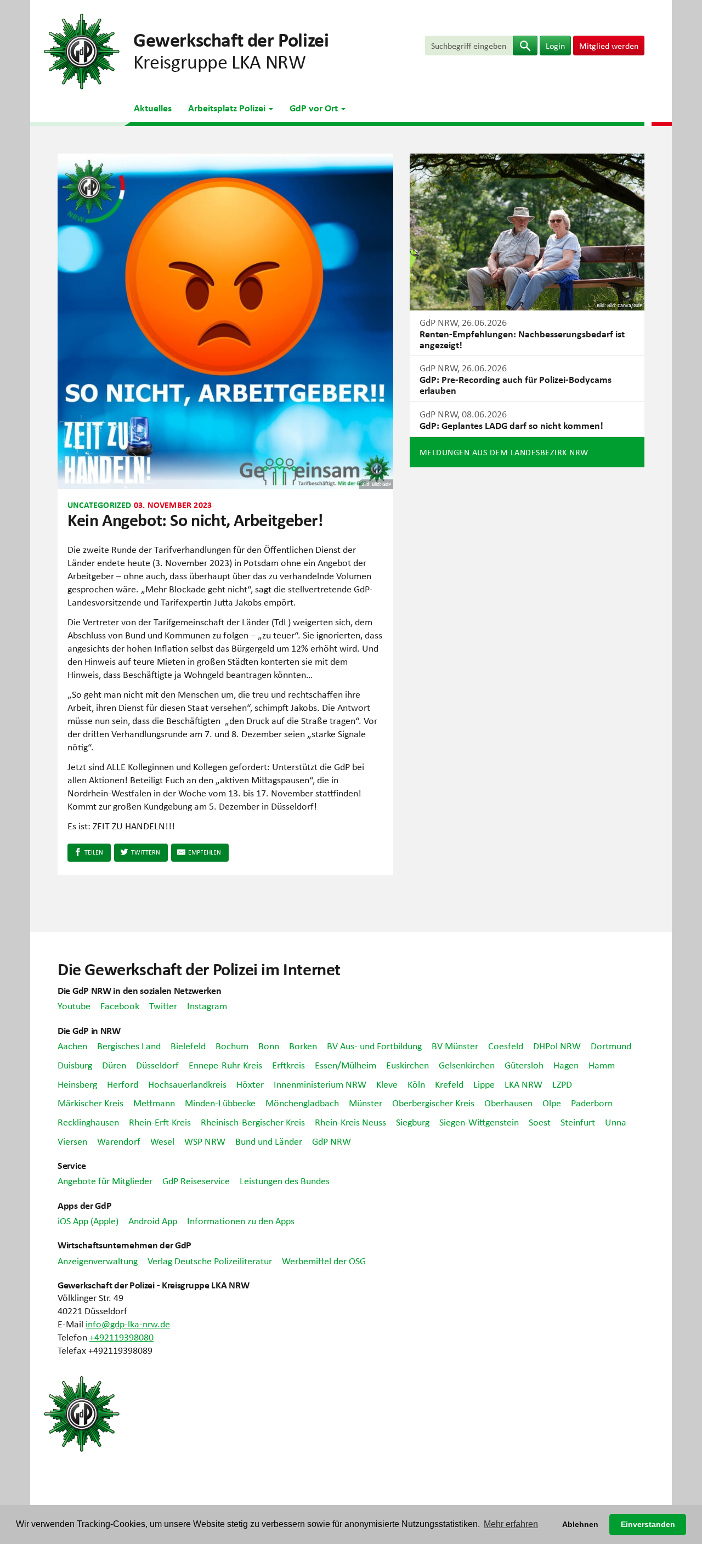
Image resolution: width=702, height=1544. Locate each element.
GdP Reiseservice (196, 1180)
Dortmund (611, 1045)
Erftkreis (288, 1064)
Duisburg (75, 1064)
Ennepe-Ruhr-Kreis (225, 1064)
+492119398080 (121, 1336)
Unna (615, 1121)
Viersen (72, 1140)
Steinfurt (578, 1121)
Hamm (601, 1064)
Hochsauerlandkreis (187, 1083)
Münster (365, 1102)
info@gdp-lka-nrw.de (128, 1323)
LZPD (562, 1083)
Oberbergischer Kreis (433, 1102)
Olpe (551, 1102)
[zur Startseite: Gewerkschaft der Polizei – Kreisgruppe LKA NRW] (82, 49)
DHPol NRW (557, 1045)
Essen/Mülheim (345, 1064)
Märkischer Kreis (90, 1102)
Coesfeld (505, 1045)
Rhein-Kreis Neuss (350, 1121)
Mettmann (154, 1102)
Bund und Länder (268, 1140)
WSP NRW (204, 1140)
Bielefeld (188, 1045)
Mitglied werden (608, 45)
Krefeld (449, 1083)
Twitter (163, 1005)
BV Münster (455, 1045)
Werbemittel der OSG (324, 1260)
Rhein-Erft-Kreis (160, 1121)
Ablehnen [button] (580, 1524)
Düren (114, 1064)
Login (555, 45)
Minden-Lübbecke (220, 1102)
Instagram (207, 1005)
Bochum (232, 1045)
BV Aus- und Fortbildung (374, 1045)
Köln (416, 1083)
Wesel (162, 1140)
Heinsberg (77, 1083)
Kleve (387, 1083)
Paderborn (592, 1102)
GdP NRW (331, 1140)
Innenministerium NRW (320, 1083)
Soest (540, 1121)
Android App (152, 1220)
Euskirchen (407, 1064)
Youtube (74, 1005)
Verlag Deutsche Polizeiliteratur (210, 1260)
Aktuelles (153, 107)
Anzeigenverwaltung (98, 1260)
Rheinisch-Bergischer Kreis (253, 1121)
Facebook (119, 1005)
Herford (122, 1083)
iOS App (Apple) (88, 1220)
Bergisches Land (129, 1045)
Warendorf (118, 1140)
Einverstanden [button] (648, 1524)
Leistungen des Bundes (285, 1180)
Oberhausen (508, 1102)
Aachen (72, 1045)
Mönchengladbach (302, 1102)
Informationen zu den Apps (241, 1220)
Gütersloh (524, 1064)
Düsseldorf (157, 1064)
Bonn (268, 1045)
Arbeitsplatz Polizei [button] (228, 107)
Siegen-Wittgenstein (479, 1121)
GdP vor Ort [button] (315, 107)
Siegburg (412, 1121)
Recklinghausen (88, 1121)
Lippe (484, 1083)
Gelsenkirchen (467, 1064)
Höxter (250, 1083)
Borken (303, 1045)
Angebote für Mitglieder (105, 1180)
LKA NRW (523, 1083)
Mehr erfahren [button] (511, 1524)
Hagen (566, 1064)
